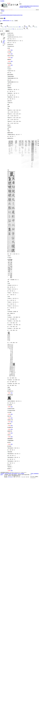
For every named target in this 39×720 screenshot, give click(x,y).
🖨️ (12, 20)
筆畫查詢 (4, 15)
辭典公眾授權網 (14, 473)
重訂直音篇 (4, 41)
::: (4, 473)
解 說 (1, 20)
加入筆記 (16, 20)
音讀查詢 (11, 15)
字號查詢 (14, 15)
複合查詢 (17, 15)
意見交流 (18, 473)
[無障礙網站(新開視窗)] (35, 474)
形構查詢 (8, 15)
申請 (11, 50)
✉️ (13, 20)
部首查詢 (1, 15)
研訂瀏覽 (7, 20)
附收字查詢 (20, 15)
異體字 (4, 20)
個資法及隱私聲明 (8, 473)
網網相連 (22, 473)
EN (30, 7)
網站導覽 (21, 7)
